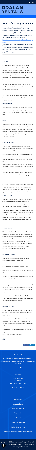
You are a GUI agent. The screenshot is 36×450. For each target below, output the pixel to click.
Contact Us (18, 417)
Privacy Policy (18, 413)
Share (26, 344)
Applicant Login (18, 404)
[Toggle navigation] (3, 2)
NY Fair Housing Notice (18, 427)
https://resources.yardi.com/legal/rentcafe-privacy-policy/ (18, 41)
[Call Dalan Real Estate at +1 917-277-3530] (33, 2)
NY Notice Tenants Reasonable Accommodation (18, 431)
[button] (30, 2)
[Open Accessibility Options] (3, 446)
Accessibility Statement (18, 422)
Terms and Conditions (18, 408)
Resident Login (18, 399)
